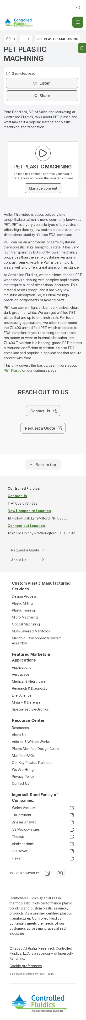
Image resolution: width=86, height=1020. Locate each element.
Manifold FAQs (23, 756)
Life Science (22, 695)
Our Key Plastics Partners (31, 762)
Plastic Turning (23, 610)
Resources (20, 728)
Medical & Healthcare (29, 681)
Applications (21, 667)
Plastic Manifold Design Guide (35, 749)
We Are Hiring (23, 769)
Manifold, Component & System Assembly (36, 640)
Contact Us (20, 783)
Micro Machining (25, 617)
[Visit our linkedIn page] (47, 873)
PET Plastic (13, 370)
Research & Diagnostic (30, 688)
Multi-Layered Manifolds (31, 631)
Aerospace (20, 674)
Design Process (24, 596)
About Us (19, 735)
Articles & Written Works (31, 742)
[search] (78, 7)
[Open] (77, 22)
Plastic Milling (22, 603)
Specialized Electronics (30, 709)
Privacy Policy (23, 776)
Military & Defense (26, 702)
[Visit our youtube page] (60, 873)
